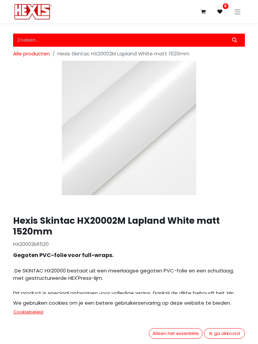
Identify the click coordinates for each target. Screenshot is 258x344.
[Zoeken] (235, 40)
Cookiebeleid (28, 312)
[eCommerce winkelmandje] (203, 11)
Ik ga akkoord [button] (224, 333)
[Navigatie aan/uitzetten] (237, 11)
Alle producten (31, 53)
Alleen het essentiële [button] (176, 333)
